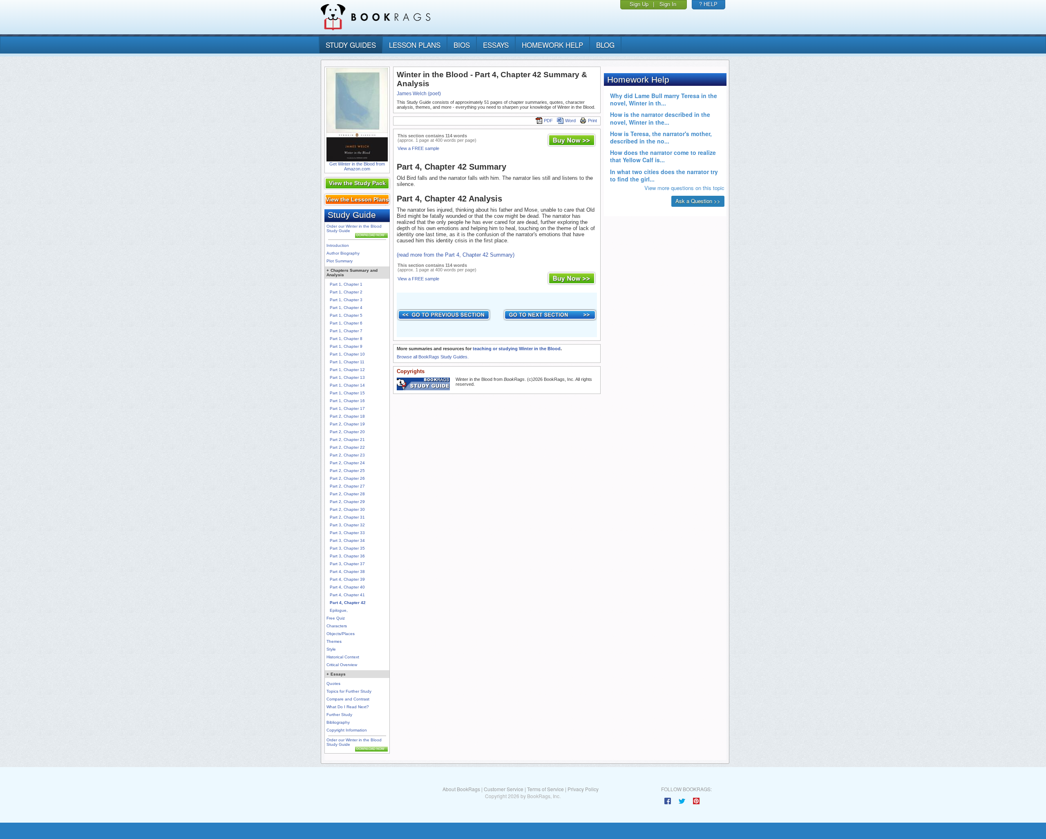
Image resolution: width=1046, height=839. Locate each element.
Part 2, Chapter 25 (347, 470)
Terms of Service (545, 788)
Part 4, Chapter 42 (348, 602)
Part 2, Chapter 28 (347, 494)
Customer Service (503, 788)
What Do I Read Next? (347, 707)
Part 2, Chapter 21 (347, 439)
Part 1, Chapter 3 (346, 300)
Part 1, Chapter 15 (347, 393)
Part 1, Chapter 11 (347, 362)
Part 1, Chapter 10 (347, 354)
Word (570, 120)
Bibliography (338, 722)
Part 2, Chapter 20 (347, 432)
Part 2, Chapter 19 (347, 424)
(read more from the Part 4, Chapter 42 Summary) (455, 255)
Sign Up (639, 4)
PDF (548, 120)
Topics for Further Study (348, 691)
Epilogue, (339, 610)
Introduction (337, 245)
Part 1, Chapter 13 (347, 377)
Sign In (667, 4)
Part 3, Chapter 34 (347, 540)
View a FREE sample (418, 148)
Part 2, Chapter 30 (347, 509)
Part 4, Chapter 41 (347, 595)
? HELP (708, 4)
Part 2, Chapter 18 (347, 416)
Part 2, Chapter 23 (347, 455)
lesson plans (414, 45)
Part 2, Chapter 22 (347, 447)
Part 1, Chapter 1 (346, 284)
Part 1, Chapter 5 (346, 315)
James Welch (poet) (419, 93)
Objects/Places (340, 633)
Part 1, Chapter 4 (346, 307)
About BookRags (461, 788)
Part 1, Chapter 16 (347, 400)
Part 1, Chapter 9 (346, 346)
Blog (605, 45)
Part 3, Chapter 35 (347, 548)
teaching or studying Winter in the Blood (517, 348)
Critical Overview (341, 664)
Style (331, 649)
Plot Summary (339, 261)
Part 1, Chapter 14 (347, 385)
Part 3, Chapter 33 (347, 532)
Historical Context (342, 657)
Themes (334, 641)
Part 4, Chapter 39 (347, 579)
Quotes (333, 683)
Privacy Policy (583, 788)
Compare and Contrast (347, 699)
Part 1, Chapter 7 (346, 331)
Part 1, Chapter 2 (346, 292)
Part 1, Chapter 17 (347, 408)
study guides (351, 45)
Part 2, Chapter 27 (347, 486)
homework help (552, 45)
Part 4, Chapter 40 (347, 587)
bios (462, 45)
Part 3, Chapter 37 (347, 564)
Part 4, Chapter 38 (347, 571)
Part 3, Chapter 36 (347, 556)
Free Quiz (335, 618)
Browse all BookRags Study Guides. (433, 356)
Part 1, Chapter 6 (346, 323)
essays (496, 45)
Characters (336, 626)
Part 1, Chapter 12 (347, 369)
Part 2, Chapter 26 (347, 478)
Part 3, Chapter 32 (347, 525)
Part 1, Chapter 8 (346, 338)
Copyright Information (346, 730)
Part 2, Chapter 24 (347, 463)
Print (592, 120)
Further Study (339, 714)
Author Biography (343, 253)
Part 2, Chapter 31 (347, 517)
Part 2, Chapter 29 (347, 501)
